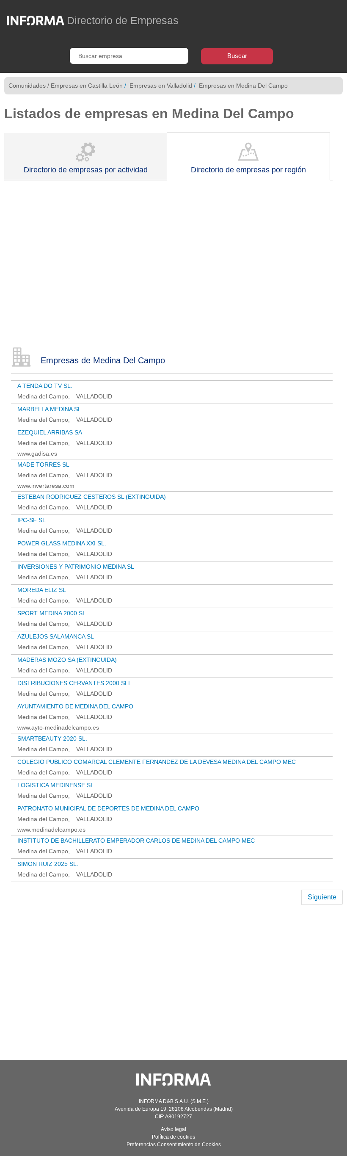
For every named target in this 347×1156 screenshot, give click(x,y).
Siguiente (322, 897)
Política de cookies (173, 1137)
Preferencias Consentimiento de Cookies (174, 1145)
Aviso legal (173, 1129)
